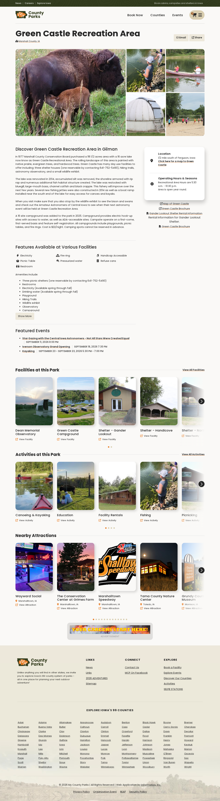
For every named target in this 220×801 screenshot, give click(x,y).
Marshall (22, 753)
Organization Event (105, 791)
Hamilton (85, 740)
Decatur (188, 731)
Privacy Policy (81, 791)
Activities (169, 683)
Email (182, 37)
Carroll (104, 727)
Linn (61, 749)
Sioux (62, 762)
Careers (29, 3)
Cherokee (190, 727)
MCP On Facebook (136, 672)
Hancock (106, 740)
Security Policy (138, 791)
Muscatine (148, 753)
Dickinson (64, 735)
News (18, 3)
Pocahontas (87, 758)
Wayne (63, 766)
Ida (40, 744)
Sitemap (91, 683)
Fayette (126, 735)
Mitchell (63, 753)
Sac (186, 758)
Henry (166, 740)
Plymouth (64, 758)
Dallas (146, 731)
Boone (167, 722)
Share (198, 37)
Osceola (189, 753)
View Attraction (27, 605)
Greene (22, 740)
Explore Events (172, 672)
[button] (108, 447)
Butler (62, 727)
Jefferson (127, 744)
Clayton (84, 731)
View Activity (25, 520)
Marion (188, 749)
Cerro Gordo (170, 727)
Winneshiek (128, 766)
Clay (61, 731)
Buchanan (23, 727)
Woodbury (149, 766)
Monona (84, 753)
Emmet (105, 735)
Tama (104, 762)
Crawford (127, 731)
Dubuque (85, 735)
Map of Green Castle (176, 203)
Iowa (62, 744)
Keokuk (188, 744)
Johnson (147, 744)
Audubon (106, 722)
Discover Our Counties (177, 678)
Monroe (105, 753)
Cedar (146, 727)
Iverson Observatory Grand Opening (64, 346)
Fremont (189, 735)
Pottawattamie (130, 758)
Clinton (105, 731)
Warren (22, 766)
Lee (40, 749)
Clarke (42, 731)
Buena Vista (45, 727)
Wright (187, 766)
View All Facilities (194, 370)
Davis (166, 731)
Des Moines (45, 735)
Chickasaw (24, 731)
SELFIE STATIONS (173, 689)
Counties (157, 15)
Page (21, 758)
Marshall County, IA (29, 41)
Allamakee (65, 722)
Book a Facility (173, 667)
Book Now (135, 15)
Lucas (104, 749)
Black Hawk (149, 722)
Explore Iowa (44, 3)
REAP (123, 791)
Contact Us (132, 667)
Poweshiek (149, 758)
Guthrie (63, 740)
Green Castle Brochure (176, 208)
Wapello (189, 762)
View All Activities (193, 454)
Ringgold (168, 758)
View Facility (25, 439)
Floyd (145, 735)
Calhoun (85, 727)
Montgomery (129, 753)
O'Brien (167, 753)
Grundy (42, 740)
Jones (166, 744)
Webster (85, 766)
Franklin (167, 735)
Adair (21, 722)
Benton (126, 722)
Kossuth (22, 749)
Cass (125, 727)
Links (89, 672)
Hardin (125, 740)
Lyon (124, 749)
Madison (147, 749)
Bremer (188, 722)
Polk (103, 758)
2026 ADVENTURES (97, 678)
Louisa (83, 749)
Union (146, 762)
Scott (20, 762)
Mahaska (168, 749)
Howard (188, 740)
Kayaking (62, 351)
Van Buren (169, 762)
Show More (25, 316)
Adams (42, 722)
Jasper (105, 744)
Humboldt (23, 744)
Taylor (125, 762)
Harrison (147, 740)
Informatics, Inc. (151, 785)
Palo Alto (43, 758)
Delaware (23, 735)
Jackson (85, 744)
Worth (166, 766)
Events (177, 15)
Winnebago (107, 766)
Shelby (42, 762)
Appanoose (87, 722)
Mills (40, 753)
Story (83, 762)
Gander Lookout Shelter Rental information (175, 213)
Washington (45, 766)
